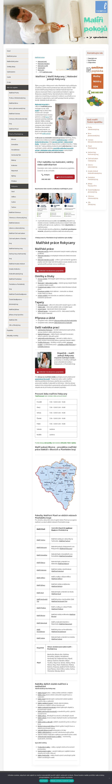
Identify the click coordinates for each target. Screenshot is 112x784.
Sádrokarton (11, 72)
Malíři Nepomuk (42, 623)
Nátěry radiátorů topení (45, 703)
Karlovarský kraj (93, 154)
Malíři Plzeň (41, 529)
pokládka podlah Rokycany (66, 345)
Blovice (13, 139)
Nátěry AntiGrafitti (43, 755)
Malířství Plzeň (14, 129)
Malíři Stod (40, 593)
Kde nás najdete (12, 87)
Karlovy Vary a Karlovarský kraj (17, 256)
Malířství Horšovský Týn (59, 601)
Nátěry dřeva (42, 716)
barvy (47, 117)
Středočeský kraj (93, 129)
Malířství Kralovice (57, 571)
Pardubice (91, 177)
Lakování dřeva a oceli (45, 730)
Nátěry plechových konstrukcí (47, 711)
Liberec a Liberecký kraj (16, 228)
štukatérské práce (41, 142)
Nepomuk (14, 171)
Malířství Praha (14, 93)
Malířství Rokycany (66, 549)
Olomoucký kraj (93, 198)
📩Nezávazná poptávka (64, 177)
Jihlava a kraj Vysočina (16, 315)
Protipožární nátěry (44, 747)
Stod (12, 191)
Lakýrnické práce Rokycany (46, 338)
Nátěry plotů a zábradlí (45, 722)
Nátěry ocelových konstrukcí (47, 707)
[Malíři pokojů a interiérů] (66, 63)
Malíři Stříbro (41, 578)
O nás (9, 82)
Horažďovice (15, 150)
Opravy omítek (42, 279)
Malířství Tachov (65, 541)
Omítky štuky (11, 67)
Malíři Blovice (41, 615)
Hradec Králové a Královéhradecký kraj (16, 271)
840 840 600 (46, 179)
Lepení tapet (42, 309)
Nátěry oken (42, 695)
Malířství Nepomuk (66, 624)
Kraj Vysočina (92, 186)
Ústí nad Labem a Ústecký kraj (17, 241)
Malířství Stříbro (57, 579)
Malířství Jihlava (14, 309)
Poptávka (10, 330)
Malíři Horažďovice (41, 631)
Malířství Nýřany (57, 586)
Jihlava (90, 184)
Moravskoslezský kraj (95, 142)
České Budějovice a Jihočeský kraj (15, 301)
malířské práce (47, 72)
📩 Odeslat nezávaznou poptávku (50, 270)
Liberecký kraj (92, 167)
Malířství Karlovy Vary (16, 248)
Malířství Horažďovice (59, 632)
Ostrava (90, 140)
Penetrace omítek (43, 291)
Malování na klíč (43, 66)
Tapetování (41, 68)
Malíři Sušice (41, 638)
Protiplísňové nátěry (44, 287)
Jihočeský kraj (92, 192)
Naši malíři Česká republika (94, 120)
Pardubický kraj (93, 179)
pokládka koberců (44, 347)
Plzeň (90, 146)
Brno (89, 133)
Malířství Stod (56, 594)
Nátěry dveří (42, 699)
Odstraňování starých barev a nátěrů (49, 737)
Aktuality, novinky (12, 336)
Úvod (8, 51)
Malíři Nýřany (41, 585)
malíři (37, 111)
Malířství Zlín (13, 320)
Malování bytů (42, 61)
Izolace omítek (42, 295)
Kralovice (14, 165)
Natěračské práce (12, 61)
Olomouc (91, 196)
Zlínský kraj (91, 204)
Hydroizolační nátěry (44, 751)
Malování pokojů (43, 251)
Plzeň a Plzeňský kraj (16, 134)
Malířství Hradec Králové (17, 264)
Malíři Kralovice (41, 570)
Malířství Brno (13, 103)
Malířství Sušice (57, 639)
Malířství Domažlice (66, 556)
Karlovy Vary (92, 152)
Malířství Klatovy (63, 564)
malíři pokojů (46, 133)
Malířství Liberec (14, 223)
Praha (90, 127)
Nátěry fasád (42, 693)
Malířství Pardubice (15, 279)
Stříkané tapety (43, 311)
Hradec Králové (93, 171)
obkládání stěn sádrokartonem (51, 150)
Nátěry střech (42, 718)
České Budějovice (94, 190)
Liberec (90, 165)
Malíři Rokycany (42, 547)
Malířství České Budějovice (17, 294)
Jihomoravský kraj (93, 136)
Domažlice (14, 144)
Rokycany (14, 186)
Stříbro (13, 197)
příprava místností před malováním (65, 320)
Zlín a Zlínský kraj (14, 325)
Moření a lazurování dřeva (46, 726)
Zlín (89, 202)
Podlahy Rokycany (43, 342)
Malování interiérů (44, 64)
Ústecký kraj (92, 161)
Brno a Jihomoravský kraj (17, 108)
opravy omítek (57, 142)
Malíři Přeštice (41, 608)
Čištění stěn (41, 307)
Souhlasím (43, 781)
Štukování (41, 70)
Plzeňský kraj (92, 148)
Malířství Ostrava (14, 114)
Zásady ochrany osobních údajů (62, 781)
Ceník (9, 77)
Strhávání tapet (43, 305)
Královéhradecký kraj (95, 173)
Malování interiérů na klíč (46, 260)
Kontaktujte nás (95, 53)
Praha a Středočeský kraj (17, 98)
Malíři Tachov (41, 540)
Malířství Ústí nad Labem (17, 233)
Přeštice (14, 181)
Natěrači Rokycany (43, 334)
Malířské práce (12, 56)
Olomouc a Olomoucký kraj (18, 218)
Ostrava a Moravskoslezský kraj (18, 121)
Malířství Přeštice (57, 609)
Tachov (13, 207)
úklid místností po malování (63, 323)
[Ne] (109, 778)
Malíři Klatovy (41, 563)
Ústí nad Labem (93, 158)
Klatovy (13, 160)
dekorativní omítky (51, 283)
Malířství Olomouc (15, 212)
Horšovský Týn (16, 155)
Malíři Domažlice (42, 555)
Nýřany (13, 176)
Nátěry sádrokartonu (44, 732)
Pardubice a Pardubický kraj (16, 286)
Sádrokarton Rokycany (45, 330)
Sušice (13, 202)
